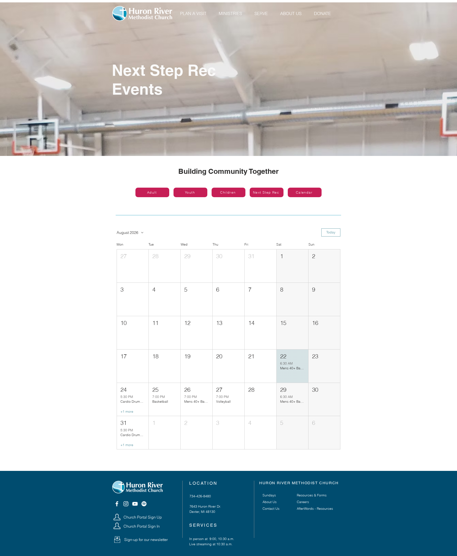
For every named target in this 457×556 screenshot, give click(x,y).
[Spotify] (144, 503)
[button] (133, 266)
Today (330, 232)
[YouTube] (135, 503)
